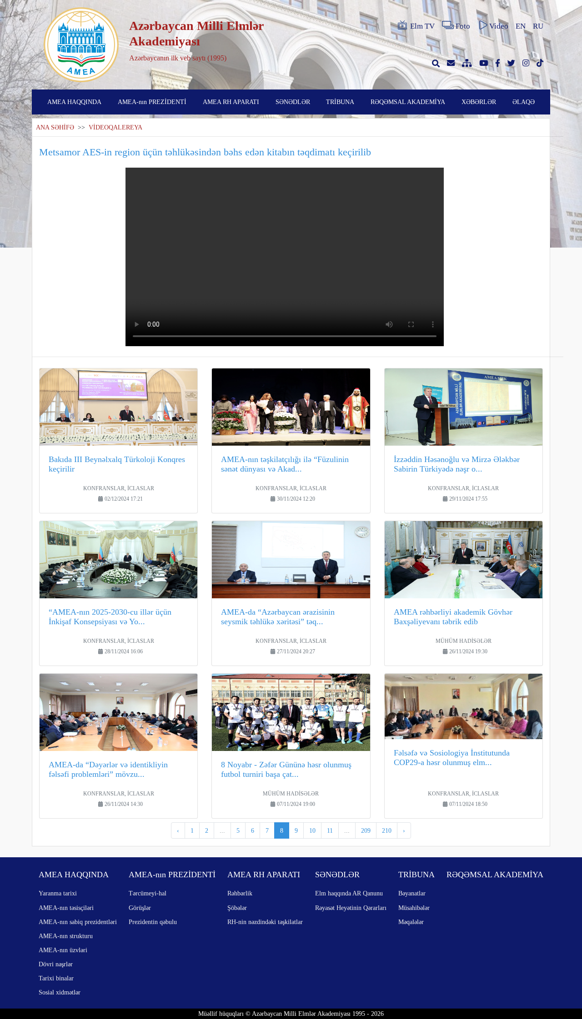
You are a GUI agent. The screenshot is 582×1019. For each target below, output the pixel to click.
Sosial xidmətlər (59, 992)
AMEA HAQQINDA (74, 101)
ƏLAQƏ (523, 101)
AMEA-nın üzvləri (63, 950)
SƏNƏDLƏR (293, 101)
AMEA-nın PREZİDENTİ (152, 101)
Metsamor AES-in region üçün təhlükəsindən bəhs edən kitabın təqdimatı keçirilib (205, 152)
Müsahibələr (414, 907)
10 (312, 830)
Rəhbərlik (239, 893)
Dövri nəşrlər (56, 964)
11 (330, 830)
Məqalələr (411, 921)
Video (498, 26)
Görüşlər (140, 907)
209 (366, 830)
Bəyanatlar (412, 893)
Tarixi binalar (56, 978)
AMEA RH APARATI (231, 101)
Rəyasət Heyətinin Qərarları (350, 907)
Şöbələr (237, 907)
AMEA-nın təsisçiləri (66, 907)
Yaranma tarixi (58, 893)
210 (386, 830)
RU (538, 26)
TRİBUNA (340, 101)
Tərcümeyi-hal (147, 893)
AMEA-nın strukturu (66, 935)
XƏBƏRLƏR (479, 101)
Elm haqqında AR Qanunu (349, 893)
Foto (463, 26)
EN (521, 26)
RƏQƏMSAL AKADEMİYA (408, 101)
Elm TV (422, 26)
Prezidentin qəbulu (153, 921)
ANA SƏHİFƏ (55, 127)
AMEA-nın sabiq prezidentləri (78, 921)
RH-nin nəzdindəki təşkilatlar (265, 921)
